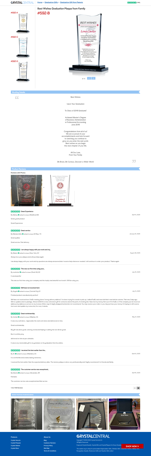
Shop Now (131, 446)
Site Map (46, 448)
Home (39, 2)
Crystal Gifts (95, 445)
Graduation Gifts (51, 2)
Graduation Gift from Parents (71, 2)
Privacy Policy (48, 445)
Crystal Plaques (16, 443)
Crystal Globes (15, 445)
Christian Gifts (116, 449)
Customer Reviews (50, 443)
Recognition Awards (82, 451)
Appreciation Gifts (106, 449)
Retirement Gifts (94, 451)
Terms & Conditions (50, 451)
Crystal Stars (15, 448)
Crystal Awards (15, 440)
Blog (45, 440)
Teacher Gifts (105, 451)
